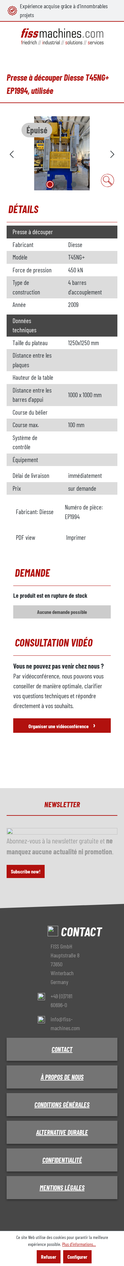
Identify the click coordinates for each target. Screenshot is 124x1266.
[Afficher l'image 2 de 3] (61, 184)
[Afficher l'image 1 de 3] (50, 184)
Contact (62, 1049)
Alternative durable (62, 1132)
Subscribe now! (25, 871)
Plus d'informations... (79, 1244)
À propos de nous (62, 1077)
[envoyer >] (112, 153)
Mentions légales (62, 1188)
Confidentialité (62, 1160)
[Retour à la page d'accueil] (62, 36)
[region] (62, 153)
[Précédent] (12, 153)
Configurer (77, 1256)
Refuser (48, 1256)
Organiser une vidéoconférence (62, 725)
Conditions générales (62, 1105)
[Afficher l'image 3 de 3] (73, 184)
